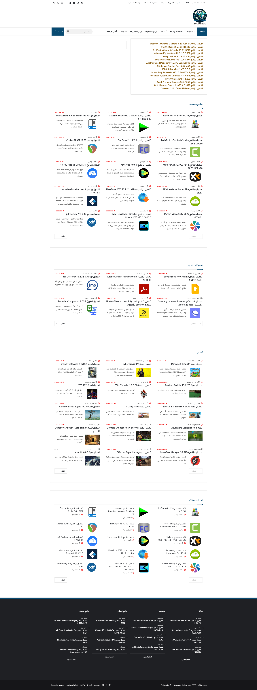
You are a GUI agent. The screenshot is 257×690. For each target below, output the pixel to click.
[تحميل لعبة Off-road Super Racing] (143, 461)
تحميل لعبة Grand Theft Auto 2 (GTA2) (80, 364)
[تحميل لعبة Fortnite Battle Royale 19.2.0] (92, 415)
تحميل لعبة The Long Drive (137, 407)
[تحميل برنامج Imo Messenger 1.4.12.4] (92, 285)
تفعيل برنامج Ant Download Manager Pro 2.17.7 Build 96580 (174, 63)
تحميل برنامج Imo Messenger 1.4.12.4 (81, 277)
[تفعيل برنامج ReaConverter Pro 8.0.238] (195, 124)
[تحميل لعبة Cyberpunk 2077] (143, 372)
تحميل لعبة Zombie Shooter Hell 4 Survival (129, 428)
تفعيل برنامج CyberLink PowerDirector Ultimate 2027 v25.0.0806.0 (121, 567)
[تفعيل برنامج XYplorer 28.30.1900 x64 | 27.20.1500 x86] (195, 177)
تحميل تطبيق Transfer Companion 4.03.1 (79, 302)
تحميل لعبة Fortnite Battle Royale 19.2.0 (79, 407)
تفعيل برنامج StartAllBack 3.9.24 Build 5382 (182, 47)
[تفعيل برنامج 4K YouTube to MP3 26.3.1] (92, 173)
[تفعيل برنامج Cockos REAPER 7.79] (92, 149)
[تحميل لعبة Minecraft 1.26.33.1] (195, 372)
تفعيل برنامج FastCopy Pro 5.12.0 (134, 140)
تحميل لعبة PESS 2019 (89, 385)
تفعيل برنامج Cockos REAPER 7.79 (83, 140)
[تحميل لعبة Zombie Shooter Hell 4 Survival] (143, 436)
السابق (193, 236)
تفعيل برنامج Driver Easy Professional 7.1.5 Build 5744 (177, 73)
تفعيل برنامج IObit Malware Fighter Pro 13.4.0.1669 (178, 85)
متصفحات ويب (177, 31)
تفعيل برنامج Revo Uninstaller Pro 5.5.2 (184, 79)
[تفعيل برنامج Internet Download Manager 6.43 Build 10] (143, 127)
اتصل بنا (171, 2)
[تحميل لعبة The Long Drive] (143, 415)
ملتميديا (192, 31)
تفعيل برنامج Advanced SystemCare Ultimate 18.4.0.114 (176, 76)
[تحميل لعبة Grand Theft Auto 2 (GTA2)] (92, 372)
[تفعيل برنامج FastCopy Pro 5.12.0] (143, 149)
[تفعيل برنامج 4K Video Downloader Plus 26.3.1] (195, 201)
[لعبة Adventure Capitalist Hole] (195, 436)
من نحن (163, 2)
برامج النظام (152, 31)
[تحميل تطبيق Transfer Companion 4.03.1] (92, 310)
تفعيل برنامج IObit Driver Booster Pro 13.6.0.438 (179, 66)
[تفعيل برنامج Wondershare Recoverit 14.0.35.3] (92, 201)
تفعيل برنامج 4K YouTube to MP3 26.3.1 (80, 165)
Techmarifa (165, 685)
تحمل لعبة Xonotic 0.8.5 (87, 452)
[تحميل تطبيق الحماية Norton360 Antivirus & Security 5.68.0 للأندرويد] (143, 313)
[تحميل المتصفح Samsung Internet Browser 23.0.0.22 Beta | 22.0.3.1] (195, 313)
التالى (63, 236)
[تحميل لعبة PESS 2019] (92, 394)
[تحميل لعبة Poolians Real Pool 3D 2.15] (195, 394)
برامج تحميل (137, 31)
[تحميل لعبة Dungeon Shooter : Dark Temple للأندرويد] (92, 440)
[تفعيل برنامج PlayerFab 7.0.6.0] (143, 173)
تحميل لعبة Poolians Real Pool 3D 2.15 (184, 385)
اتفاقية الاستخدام (150, 2)
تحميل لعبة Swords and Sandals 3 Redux (183, 407)
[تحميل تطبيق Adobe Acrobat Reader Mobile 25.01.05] (143, 289)
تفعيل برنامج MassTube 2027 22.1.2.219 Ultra (128, 189)
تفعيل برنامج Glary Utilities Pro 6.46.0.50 (183, 57)
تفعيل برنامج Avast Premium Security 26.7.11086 (180, 82)
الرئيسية (179, 2)
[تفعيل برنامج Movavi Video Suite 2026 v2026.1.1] (195, 226)
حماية (124, 31)
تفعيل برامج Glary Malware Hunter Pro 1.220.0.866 (178, 60)
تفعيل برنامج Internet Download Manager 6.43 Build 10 (176, 44)
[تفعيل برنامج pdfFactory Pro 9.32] (92, 222)
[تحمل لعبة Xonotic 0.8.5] (92, 461)
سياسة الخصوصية (134, 2)
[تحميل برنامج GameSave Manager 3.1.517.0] (195, 461)
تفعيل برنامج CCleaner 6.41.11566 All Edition (182, 89)
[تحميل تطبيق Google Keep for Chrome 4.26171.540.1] (195, 289)
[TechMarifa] (200, 17)
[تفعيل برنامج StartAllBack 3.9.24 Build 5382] (92, 124)
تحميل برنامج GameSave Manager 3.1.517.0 (181, 452)
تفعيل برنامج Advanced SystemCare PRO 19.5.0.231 (178, 53)
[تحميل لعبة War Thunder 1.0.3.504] (143, 394)
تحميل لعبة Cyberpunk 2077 (137, 364)
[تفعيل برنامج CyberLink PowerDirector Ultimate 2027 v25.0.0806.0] (143, 226)
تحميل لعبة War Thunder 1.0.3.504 (133, 385)
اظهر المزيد (186, 659)
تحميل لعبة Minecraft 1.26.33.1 (187, 364)
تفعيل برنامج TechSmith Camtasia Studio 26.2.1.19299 (178, 50)
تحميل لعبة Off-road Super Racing (134, 452)
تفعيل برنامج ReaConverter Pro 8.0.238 (183, 116)
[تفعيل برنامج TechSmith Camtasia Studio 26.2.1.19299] (195, 152)
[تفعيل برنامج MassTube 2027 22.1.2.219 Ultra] (143, 198)
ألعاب (164, 31)
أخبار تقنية (113, 31)
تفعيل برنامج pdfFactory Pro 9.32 (83, 214)
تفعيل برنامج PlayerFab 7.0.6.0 (135, 165)
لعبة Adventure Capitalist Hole (187, 428)
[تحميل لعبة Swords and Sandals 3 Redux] (195, 415)
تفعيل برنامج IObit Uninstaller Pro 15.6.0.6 (182, 69)
